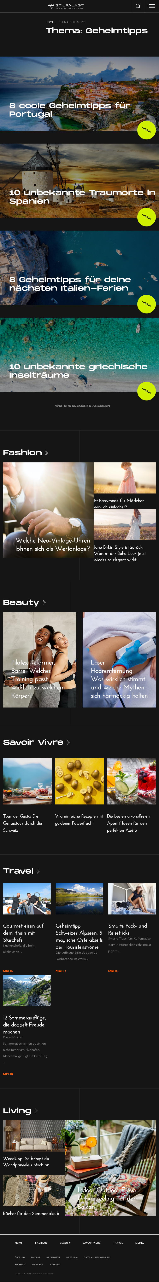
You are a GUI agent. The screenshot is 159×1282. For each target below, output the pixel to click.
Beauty (21, 603)
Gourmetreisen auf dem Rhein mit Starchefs (23, 931)
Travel (18, 871)
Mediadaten (53, 1257)
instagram (37, 1264)
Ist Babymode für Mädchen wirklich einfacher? (119, 503)
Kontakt (35, 1257)
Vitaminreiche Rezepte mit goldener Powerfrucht (79, 819)
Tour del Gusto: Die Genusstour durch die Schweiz (22, 822)
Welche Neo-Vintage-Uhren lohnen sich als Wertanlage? (53, 543)
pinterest (55, 1264)
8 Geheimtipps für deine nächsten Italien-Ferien (70, 284)
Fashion (22, 453)
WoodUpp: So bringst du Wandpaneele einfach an (26, 1161)
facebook (20, 1264)
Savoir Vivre (33, 742)
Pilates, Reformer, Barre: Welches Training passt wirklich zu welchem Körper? (38, 677)
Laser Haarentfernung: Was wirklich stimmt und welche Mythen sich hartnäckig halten (119, 677)
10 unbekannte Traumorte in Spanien (82, 197)
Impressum (72, 1257)
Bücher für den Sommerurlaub (31, 1212)
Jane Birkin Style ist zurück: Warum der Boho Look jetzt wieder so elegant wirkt (120, 552)
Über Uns (20, 1257)
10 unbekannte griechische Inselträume (78, 371)
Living (17, 1111)
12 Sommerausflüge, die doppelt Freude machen (24, 1023)
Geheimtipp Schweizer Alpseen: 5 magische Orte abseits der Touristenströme (79, 935)
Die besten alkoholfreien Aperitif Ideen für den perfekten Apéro (128, 822)
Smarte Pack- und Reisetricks (127, 928)
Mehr (8, 970)
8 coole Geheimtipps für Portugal (70, 110)
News (19, 1242)
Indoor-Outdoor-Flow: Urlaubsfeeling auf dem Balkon (108, 1197)
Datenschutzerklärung (97, 1257)
